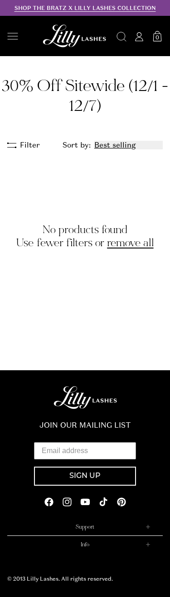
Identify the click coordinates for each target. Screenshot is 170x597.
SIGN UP (85, 476)
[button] (20, 36)
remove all (130, 242)
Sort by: (77, 145)
